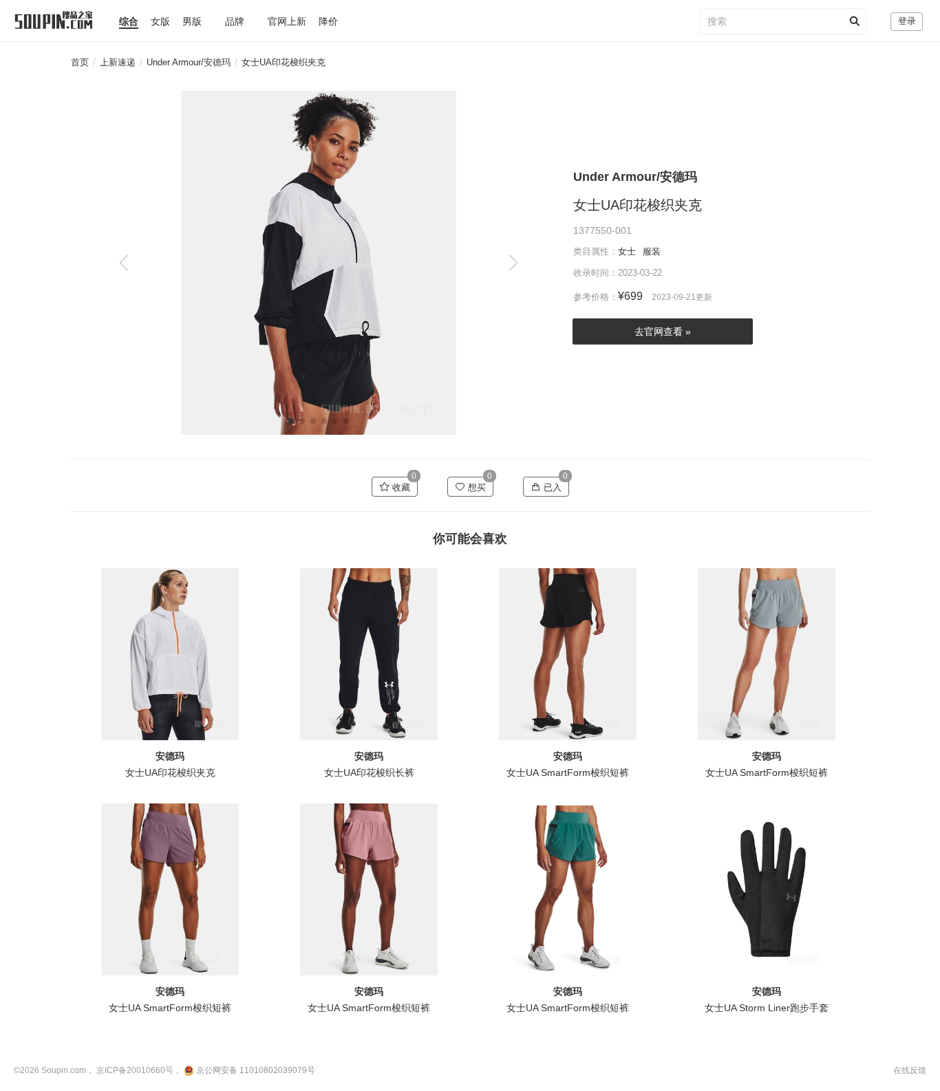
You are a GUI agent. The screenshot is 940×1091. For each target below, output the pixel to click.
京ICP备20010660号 (134, 1070)
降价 (328, 21)
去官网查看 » (662, 331)
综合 (128, 21)
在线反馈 (909, 1070)
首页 (80, 62)
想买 (475, 487)
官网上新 (287, 21)
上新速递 (118, 62)
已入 (551, 487)
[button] (513, 263)
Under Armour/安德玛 (189, 62)
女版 (160, 21)
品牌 (234, 21)
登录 (907, 21)
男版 (192, 21)
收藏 (399, 487)
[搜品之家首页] (47, 14)
